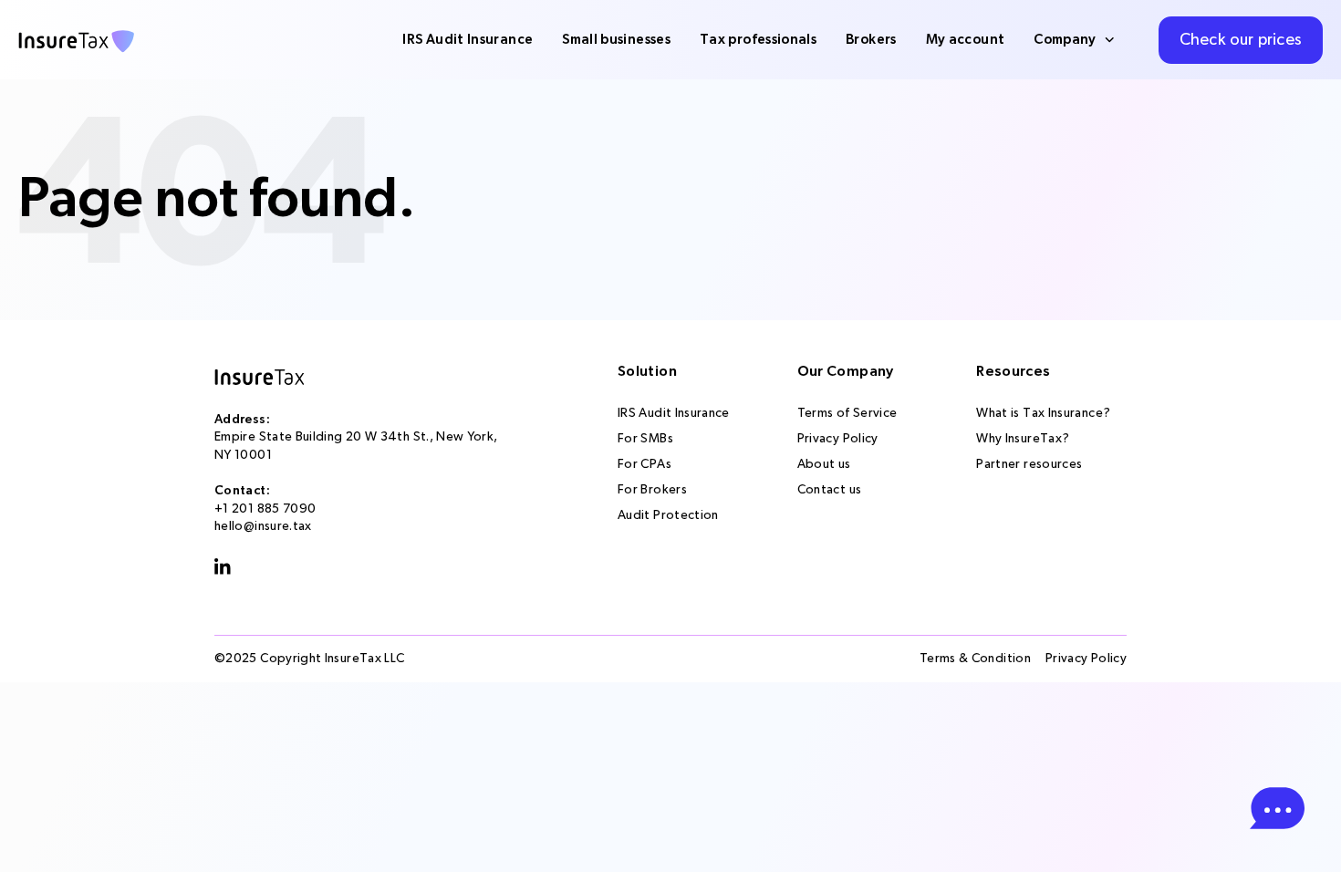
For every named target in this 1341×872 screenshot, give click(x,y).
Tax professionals (758, 40)
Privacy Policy (837, 438)
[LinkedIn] (223, 567)
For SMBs (645, 438)
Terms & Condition (975, 658)
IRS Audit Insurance (467, 40)
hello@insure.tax (263, 526)
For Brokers (652, 489)
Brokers (871, 40)
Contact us (829, 489)
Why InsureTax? (1022, 438)
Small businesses (616, 40)
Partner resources (1029, 464)
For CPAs (644, 464)
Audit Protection (668, 515)
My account (965, 40)
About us (824, 464)
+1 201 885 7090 (265, 509)
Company (1065, 40)
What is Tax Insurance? (1043, 413)
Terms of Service (847, 413)
